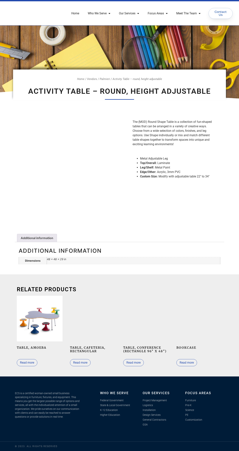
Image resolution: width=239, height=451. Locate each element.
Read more (27, 362)
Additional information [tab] (37, 238)
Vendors (92, 79)
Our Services (127, 13)
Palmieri (105, 79)
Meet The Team (186, 13)
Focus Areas (156, 13)
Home (75, 13)
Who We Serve (97, 13)
